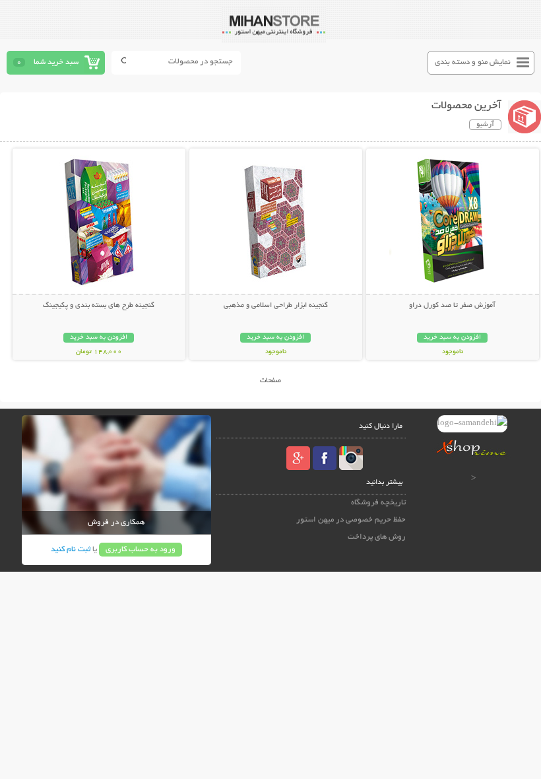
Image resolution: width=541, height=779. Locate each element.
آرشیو (485, 125)
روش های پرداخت (377, 537)
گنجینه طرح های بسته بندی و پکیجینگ (98, 306)
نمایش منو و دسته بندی (473, 62)
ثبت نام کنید (70, 549)
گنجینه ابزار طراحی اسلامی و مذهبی (276, 306)
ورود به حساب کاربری (140, 549)
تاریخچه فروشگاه (378, 502)
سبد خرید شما (56, 62)
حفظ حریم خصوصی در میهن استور (351, 520)
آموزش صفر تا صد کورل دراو (452, 306)
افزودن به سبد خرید (452, 337)
